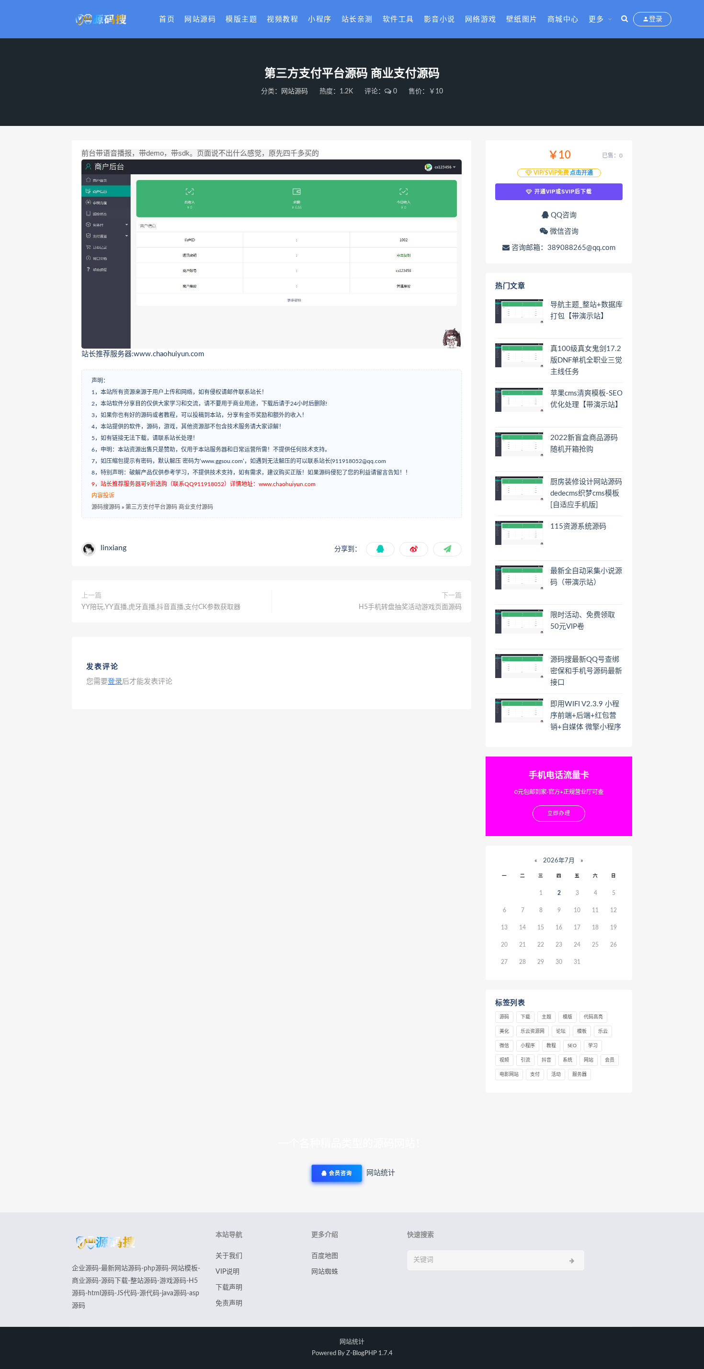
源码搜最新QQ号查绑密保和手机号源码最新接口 (586, 671)
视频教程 (282, 19)
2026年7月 (559, 861)
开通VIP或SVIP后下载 (562, 191)
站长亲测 (357, 19)
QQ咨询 (563, 215)
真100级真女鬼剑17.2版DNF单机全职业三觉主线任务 (586, 360)
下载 (525, 1017)
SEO (572, 1045)
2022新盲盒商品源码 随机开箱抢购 (584, 443)
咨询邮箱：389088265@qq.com (562, 247)
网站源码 (200, 19)
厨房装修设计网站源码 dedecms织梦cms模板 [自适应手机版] (586, 493)
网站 (588, 1060)
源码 (504, 1017)
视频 (504, 1060)
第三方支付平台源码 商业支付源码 (169, 507)
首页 (167, 19)
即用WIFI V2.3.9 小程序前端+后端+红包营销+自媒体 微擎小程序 (585, 716)
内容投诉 (102, 495)
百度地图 (324, 1256)
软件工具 (398, 19)
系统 (567, 1060)
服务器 (579, 1074)
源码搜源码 (105, 507)
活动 (556, 1074)
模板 (582, 1031)
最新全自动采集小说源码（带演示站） (586, 576)
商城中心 (563, 19)
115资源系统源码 (578, 526)
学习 (593, 1045)
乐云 (603, 1031)
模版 (567, 1017)
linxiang (113, 548)
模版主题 (241, 19)
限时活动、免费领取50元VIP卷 (582, 620)
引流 (525, 1060)
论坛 (561, 1031)
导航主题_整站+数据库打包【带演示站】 (586, 310)
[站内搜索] (624, 19)
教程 (551, 1045)
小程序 (320, 19)
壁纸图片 (522, 19)
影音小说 (439, 19)
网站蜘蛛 (324, 1271)
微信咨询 (563, 231)
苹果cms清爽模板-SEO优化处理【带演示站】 (586, 399)
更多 (596, 19)
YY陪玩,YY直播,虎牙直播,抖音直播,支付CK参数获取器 (160, 607)
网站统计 (352, 1342)
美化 (504, 1031)
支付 (535, 1074)
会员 (609, 1060)
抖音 (546, 1060)
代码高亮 (593, 1017)
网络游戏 (481, 19)
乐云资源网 (533, 1031)
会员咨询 (339, 1173)
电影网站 (509, 1074)
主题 (546, 1017)
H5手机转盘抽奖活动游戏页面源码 (410, 607)
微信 (504, 1045)
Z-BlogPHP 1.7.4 (369, 1353)
